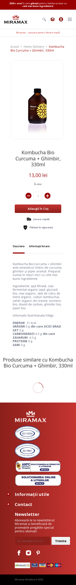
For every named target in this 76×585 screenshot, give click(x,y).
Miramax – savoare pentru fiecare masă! (38, 32)
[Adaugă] (47, 196)
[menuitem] (44, 19)
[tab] (19, 247)
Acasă (15, 47)
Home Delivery (34, 47)
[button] (44, 19)
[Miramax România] (15, 19)
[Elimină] (28, 196)
